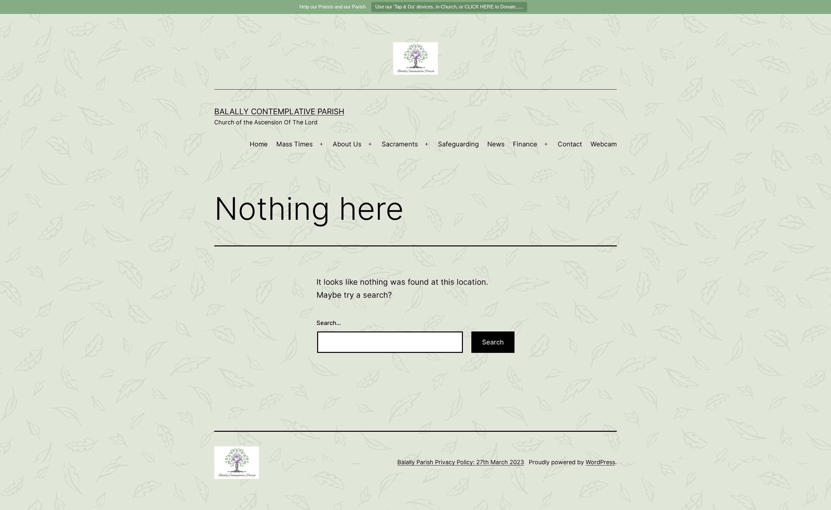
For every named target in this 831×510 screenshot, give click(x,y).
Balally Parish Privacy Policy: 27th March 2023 (460, 462)
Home (259, 144)
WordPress (600, 462)
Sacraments (400, 144)
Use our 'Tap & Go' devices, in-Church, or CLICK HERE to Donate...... (449, 6)
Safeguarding (458, 144)
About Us (347, 144)
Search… (328, 322)
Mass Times (294, 144)
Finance (525, 144)
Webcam (603, 144)
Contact (570, 144)
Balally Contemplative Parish (279, 111)
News (495, 144)
